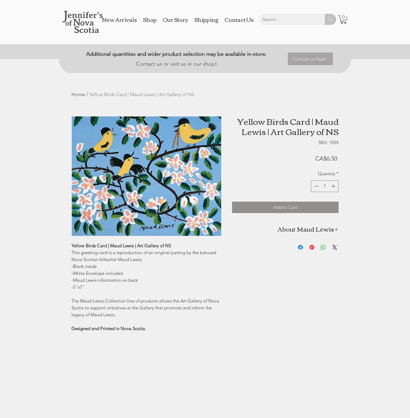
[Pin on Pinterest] (311, 247)
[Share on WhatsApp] (323, 247)
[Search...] (330, 19)
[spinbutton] (325, 186)
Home (78, 94)
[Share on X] (334, 247)
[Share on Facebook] (300, 247)
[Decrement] (316, 186)
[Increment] (334, 186)
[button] (343, 19)
